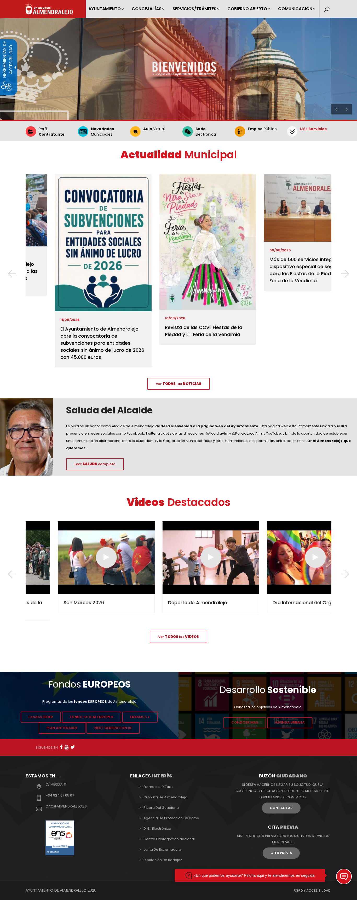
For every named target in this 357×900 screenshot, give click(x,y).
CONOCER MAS (244, 722)
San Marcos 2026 (51, 602)
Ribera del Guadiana (161, 807)
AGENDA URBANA (289, 722)
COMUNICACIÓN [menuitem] (295, 9)
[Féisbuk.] (61, 747)
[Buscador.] (326, 9)
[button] (11, 274)
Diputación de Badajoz (162, 859)
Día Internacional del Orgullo (273, 602)
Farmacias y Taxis (158, 786)
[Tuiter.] (73, 747)
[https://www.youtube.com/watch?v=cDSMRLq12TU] (283, 557)
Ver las (178, 383)
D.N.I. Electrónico (157, 828)
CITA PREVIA (281, 852)
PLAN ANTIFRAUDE (62, 727)
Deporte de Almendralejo (165, 602)
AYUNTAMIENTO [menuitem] (104, 9)
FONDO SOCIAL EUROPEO (91, 716)
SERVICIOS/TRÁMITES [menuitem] (194, 9)
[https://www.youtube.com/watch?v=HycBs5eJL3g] (178, 557)
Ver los (178, 636)
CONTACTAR (281, 807)
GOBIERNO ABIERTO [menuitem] (247, 9)
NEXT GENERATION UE (113, 727)
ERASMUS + (140, 716)
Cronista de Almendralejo (165, 797)
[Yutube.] (66, 747)
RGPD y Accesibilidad (312, 890)
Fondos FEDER (40, 716)
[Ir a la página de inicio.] (49, 9)
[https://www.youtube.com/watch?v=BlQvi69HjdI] (74, 557)
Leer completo (95, 463)
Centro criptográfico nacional (169, 838)
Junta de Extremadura (162, 849)
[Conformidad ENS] (59, 837)
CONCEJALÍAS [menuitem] (147, 9)
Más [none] (313, 128)
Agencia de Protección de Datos (171, 818)
